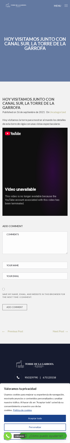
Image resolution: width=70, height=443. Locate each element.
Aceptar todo (35, 418)
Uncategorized (58, 112)
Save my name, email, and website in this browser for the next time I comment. (33, 295)
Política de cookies (22, 410)
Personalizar (35, 427)
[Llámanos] (8, 436)
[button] (43, 436)
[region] (35, 413)
